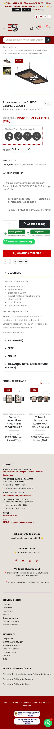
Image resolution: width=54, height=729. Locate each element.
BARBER (16, 10)
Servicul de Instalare (12, 645)
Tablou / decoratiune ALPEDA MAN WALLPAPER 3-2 (40, 421)
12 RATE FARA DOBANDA (13, 642)
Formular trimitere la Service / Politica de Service (27, 674)
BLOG (5, 659)
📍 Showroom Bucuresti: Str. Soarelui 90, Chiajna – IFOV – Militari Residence (27, 574)
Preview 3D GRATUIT (11, 624)
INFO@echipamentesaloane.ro (18, 522)
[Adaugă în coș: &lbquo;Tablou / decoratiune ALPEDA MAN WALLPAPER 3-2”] (46, 393)
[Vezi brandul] (21, 150)
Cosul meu (7, 607)
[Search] (48, 40)
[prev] (46, 104)
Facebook (5, 261)
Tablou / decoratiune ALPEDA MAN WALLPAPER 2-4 (13, 421)
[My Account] (31, 28)
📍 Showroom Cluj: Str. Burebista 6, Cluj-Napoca (27, 582)
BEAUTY (26, 10)
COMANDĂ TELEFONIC (29, 253)
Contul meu (8, 611)
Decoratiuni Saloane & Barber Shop (30, 164)
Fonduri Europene (11, 621)
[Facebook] (36, 16)
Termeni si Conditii (11, 649)
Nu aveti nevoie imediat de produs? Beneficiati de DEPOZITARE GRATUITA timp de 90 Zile (26, 186)
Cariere (6, 655)
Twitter (10, 261)
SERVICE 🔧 (38, 9)
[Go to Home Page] (4, 47)
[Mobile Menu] (5, 28)
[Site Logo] (12, 28)
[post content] (14, 399)
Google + (20, 261)
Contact (6, 604)
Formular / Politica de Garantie (18, 679)
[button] (16, 76)
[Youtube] (41, 16)
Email (25, 261)
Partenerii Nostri (10, 652)
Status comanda (10, 618)
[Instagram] (45, 16)
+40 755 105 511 (10, 515)
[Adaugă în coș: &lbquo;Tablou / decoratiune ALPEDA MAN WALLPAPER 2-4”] (20, 393)
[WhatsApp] (49, 16)
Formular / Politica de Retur (16, 684)
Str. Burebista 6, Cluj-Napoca (17, 495)
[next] (50, 104)
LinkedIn (15, 261)
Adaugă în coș (36, 224)
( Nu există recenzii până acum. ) (28, 109)
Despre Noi (8, 638)
